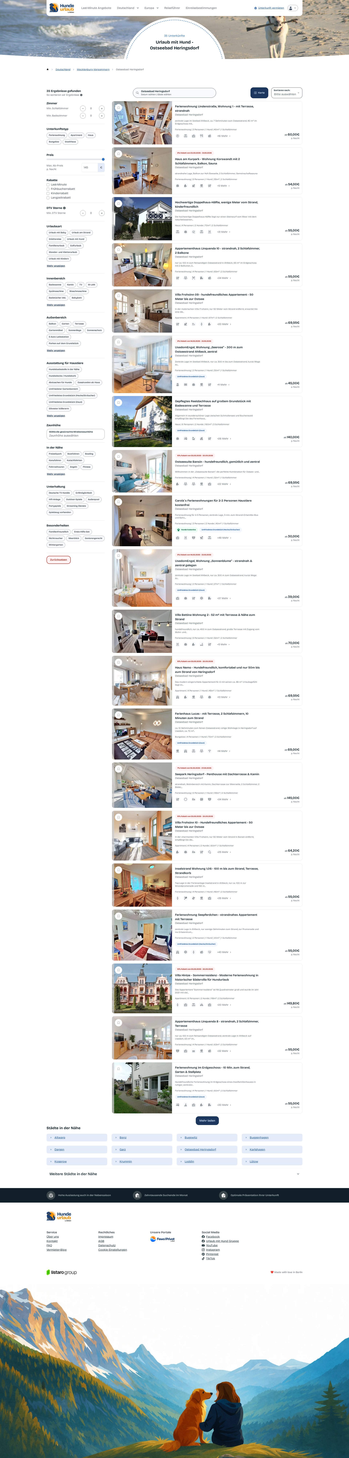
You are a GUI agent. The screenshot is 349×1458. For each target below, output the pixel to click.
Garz (123, 1149)
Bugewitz (191, 1137)
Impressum (105, 1236)
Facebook (213, 1236)
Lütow (254, 1161)
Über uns (53, 1236)
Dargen (59, 1149)
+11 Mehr (222, 384)
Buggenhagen (259, 1137)
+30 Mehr (222, 1104)
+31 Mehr (222, 231)
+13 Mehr (222, 697)
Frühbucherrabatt (63, 189)
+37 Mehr (222, 598)
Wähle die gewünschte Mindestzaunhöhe (71, 431)
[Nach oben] (341, 1450)
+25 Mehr (222, 852)
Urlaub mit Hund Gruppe (222, 1241)
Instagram (213, 1249)
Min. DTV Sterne (56, 213)
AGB (101, 1241)
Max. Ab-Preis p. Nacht (55, 167)
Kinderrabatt (59, 193)
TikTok (210, 1258)
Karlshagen (257, 1149)
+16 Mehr (222, 136)
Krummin (126, 1161)
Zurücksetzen (58, 559)
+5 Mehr (222, 185)
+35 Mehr (222, 898)
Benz (123, 1137)
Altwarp (60, 1137)
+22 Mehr (222, 484)
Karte (261, 92)
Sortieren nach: (282, 90)
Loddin (189, 1161)
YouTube (212, 1245)
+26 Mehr (222, 438)
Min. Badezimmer (57, 115)
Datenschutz (107, 1245)
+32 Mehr (222, 1051)
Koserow (61, 1161)
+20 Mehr (222, 324)
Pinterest (212, 1254)
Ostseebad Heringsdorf (200, 1149)
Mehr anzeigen (56, 265)
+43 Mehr (222, 952)
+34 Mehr (222, 278)
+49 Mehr (223, 537)
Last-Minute (59, 184)
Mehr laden (207, 1120)
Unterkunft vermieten (271, 7)
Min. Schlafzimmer (58, 108)
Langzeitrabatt (61, 197)
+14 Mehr (222, 751)
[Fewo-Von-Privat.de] (174, 1239)
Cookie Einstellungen (112, 1249)
